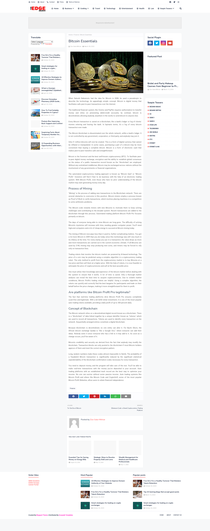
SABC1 (151, 117)
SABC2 (151, 121)
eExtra (152, 136)
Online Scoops (33, 483)
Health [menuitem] (141, 8)
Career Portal (33, 485)
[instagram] (178, 2)
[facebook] (170, 2)
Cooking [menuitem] (83, 8)
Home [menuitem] (56, 8)
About (42, 2)
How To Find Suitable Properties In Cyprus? (50, 111)
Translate (48, 44)
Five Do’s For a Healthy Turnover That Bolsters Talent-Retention (50, 56)
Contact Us (177, 515)
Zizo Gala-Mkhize (75, 46)
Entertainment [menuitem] (127, 8)
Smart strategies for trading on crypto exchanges (49, 67)
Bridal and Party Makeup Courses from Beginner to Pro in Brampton (163, 85)
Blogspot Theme (42, 515)
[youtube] (170, 43)
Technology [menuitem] (110, 8)
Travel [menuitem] (97, 8)
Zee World (153, 132)
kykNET (152, 143)
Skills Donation (33, 481)
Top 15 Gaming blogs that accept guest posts (161, 492)
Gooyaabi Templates (66, 515)
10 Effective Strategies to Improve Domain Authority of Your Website (51, 78)
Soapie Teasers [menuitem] (166, 8)
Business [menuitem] (68, 8)
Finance (76, 35)
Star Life (153, 125)
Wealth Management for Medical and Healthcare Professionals (128, 459)
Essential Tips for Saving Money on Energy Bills (78, 458)
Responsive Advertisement (105, 23)
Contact (52, 2)
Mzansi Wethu (155, 110)
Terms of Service (74, 2)
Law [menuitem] (152, 8)
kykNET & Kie (154, 147)
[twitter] (174, 2)
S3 (150, 114)
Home (33, 2)
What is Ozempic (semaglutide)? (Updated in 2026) (51, 89)
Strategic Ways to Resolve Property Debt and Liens (104, 458)
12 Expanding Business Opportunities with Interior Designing (51, 144)
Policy (62, 2)
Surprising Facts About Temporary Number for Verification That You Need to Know (50, 133)
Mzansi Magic (155, 107)
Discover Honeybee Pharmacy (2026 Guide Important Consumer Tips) (51, 100)
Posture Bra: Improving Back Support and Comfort (51, 122)
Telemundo (154, 128)
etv (150, 139)
